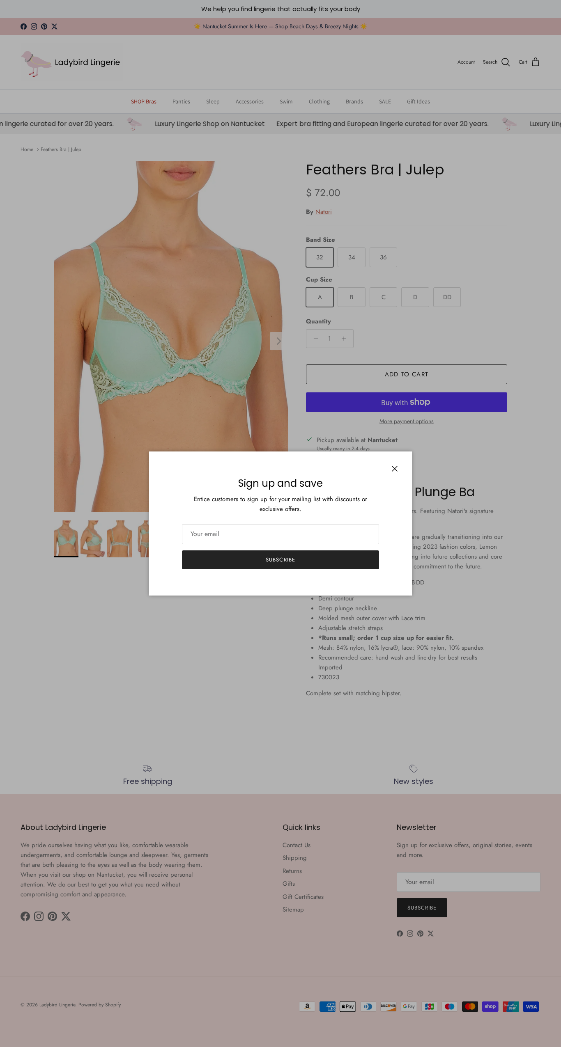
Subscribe (280, 560)
